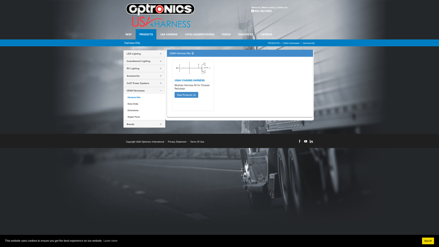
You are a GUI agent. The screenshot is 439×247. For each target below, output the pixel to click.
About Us (255, 7)
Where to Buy (268, 7)
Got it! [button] (428, 240)
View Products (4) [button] (186, 95)
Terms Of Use (197, 141)
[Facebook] (299, 141)
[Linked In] (311, 141)
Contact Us (282, 7)
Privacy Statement (177, 141)
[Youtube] (305, 141)
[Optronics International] (160, 14)
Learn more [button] (110, 240)
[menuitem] (146, 34)
